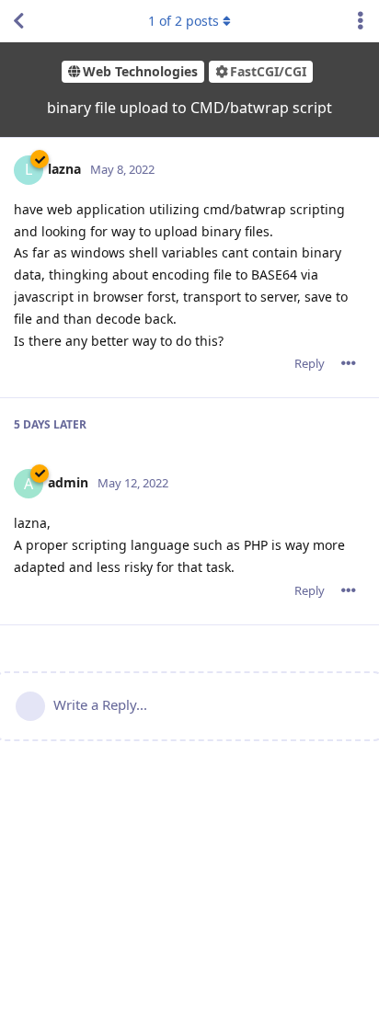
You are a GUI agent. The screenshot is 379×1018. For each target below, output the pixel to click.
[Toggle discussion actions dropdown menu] (360, 21)
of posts (183, 20)
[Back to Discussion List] (18, 21)
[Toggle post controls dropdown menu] (348, 363)
